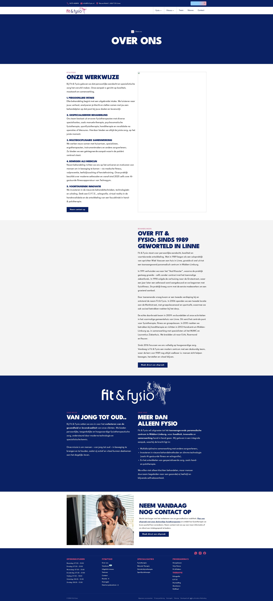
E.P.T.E (175, 579)
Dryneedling (177, 583)
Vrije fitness (177, 566)
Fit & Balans (177, 569)
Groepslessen (177, 563)
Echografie (176, 576)
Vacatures (105, 566)
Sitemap (176, 598)
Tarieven (105, 572)
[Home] (76, 10)
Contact (104, 575)
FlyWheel (176, 589)
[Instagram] (200, 553)
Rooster (104, 579)
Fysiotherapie (142, 563)
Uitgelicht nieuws (108, 569)
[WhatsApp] (195, 553)
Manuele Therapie (143, 566)
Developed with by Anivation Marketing (193, 598)
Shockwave (176, 586)
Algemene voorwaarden (145, 598)
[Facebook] (204, 553)
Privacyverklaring (159, 598)
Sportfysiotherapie (143, 572)
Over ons (105, 563)
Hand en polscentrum (109, 585)
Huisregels (105, 582)
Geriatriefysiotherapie (145, 569)
